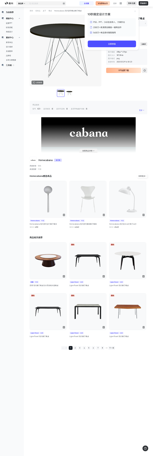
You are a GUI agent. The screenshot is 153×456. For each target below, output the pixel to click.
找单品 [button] (37, 11)
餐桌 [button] (50, 11)
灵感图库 (9, 51)
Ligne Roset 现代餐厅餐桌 (79, 285)
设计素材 (9, 47)
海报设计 (9, 32)
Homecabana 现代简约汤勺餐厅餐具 (43, 224)
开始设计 (143, 3)
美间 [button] (31, 11)
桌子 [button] (44, 11)
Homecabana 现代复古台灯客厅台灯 (123, 224)
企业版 (86, 3)
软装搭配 (9, 27)
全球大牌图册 (11, 60)
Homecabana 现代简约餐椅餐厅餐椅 (83, 224)
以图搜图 (39, 82)
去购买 (144, 44)
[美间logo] (10, 3)
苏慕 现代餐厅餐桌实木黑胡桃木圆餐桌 (44, 285)
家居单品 (9, 42)
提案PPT (9, 23)
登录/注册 (131, 3)
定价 (115, 3)
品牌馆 (8, 55)
